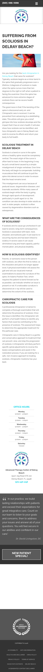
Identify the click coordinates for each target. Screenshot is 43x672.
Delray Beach (30, 664)
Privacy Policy (13, 659)
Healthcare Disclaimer (16, 655)
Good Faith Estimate (15, 664)
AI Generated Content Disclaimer (21, 668)
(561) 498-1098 (10, 3)
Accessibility (13, 650)
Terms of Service (28, 659)
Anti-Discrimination (27, 650)
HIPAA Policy (31, 655)
